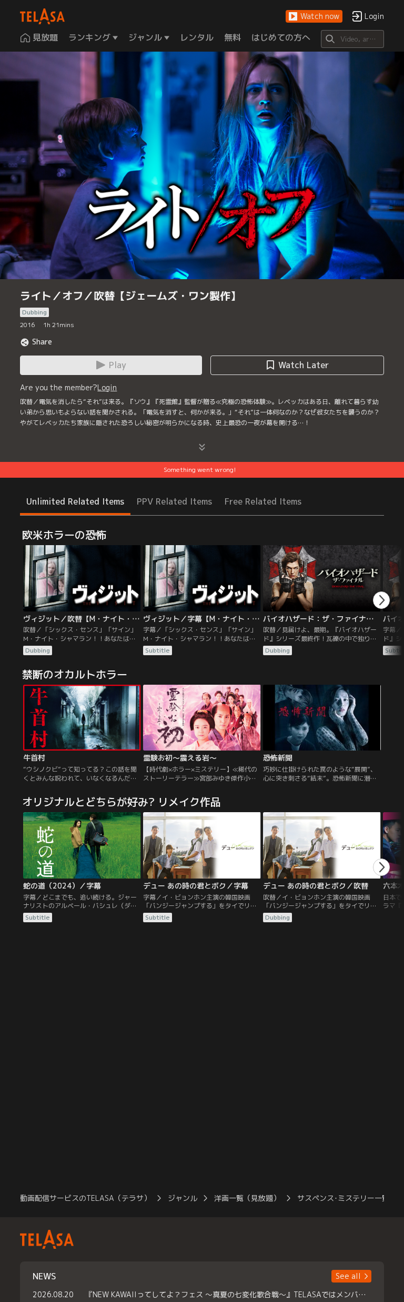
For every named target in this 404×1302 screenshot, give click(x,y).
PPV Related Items (174, 501)
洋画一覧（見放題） (247, 1198)
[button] (314, 16)
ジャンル (182, 1198)
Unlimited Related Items (75, 501)
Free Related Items (263, 501)
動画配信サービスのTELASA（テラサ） (85, 1198)
